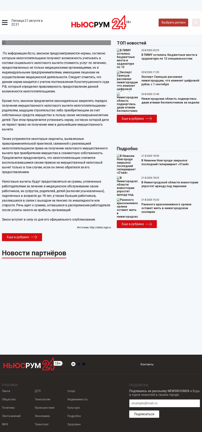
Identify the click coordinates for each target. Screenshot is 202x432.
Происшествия (44, 407)
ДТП (38, 391)
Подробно (74, 416)
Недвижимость (77, 399)
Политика (8, 407)
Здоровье (74, 424)
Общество (9, 399)
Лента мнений (11, 416)
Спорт (71, 391)
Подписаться (144, 414)
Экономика (42, 416)
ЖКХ (5, 424)
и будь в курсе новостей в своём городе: (164, 393)
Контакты (147, 364)
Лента (6, 391)
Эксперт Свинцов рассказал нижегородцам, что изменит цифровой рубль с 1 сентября (170, 80)
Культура (73, 407)
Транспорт (42, 424)
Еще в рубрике (18, 237)
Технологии (42, 399)
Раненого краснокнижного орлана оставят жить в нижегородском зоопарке (166, 208)
